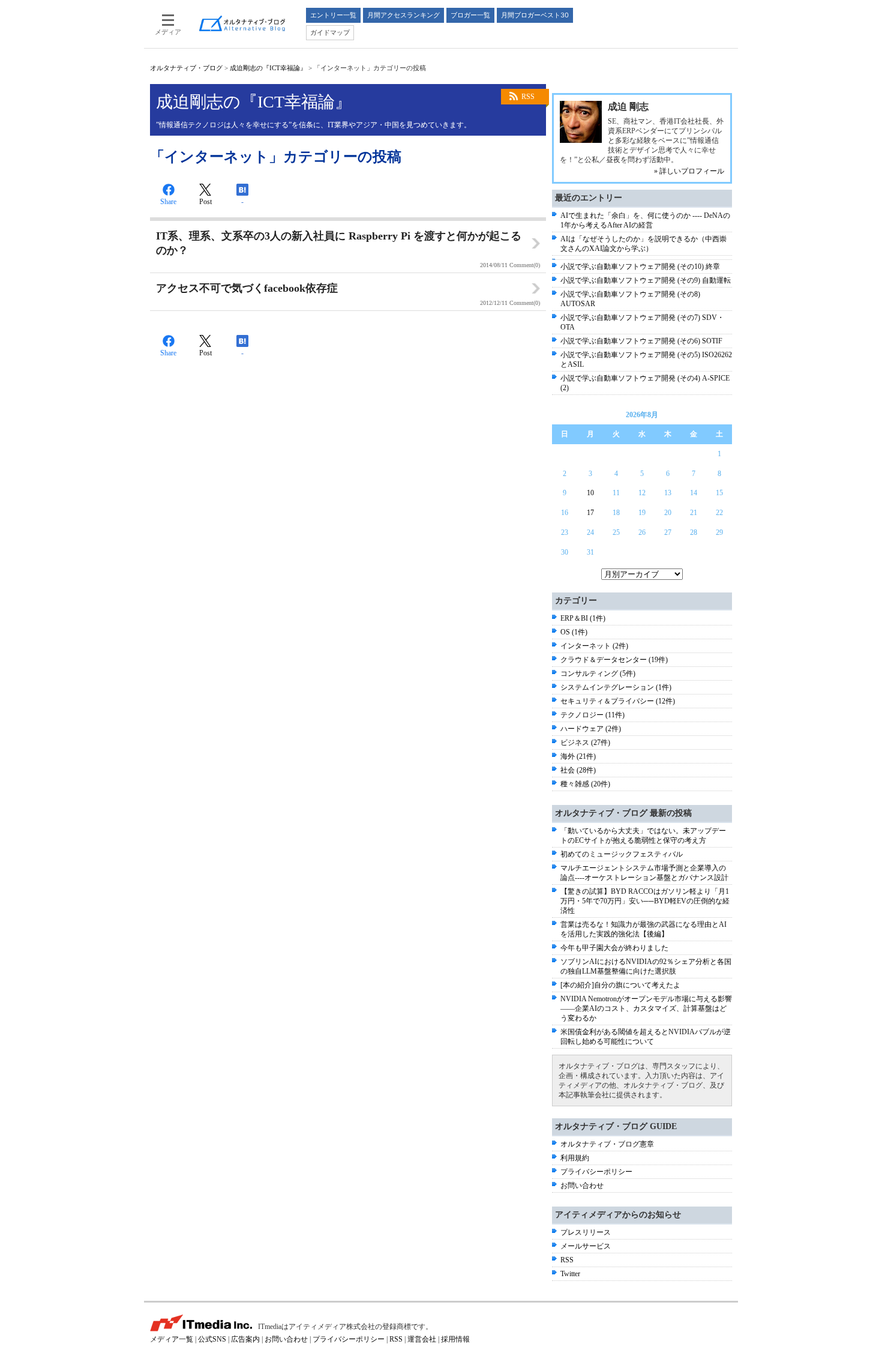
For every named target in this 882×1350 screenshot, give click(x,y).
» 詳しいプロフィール (689, 171)
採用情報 (455, 1339)
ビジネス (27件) (585, 742)
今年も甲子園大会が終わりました (614, 948)
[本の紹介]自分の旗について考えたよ (620, 985)
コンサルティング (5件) (597, 673)
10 (590, 493)
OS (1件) (573, 632)
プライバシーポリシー (596, 1172)
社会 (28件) (578, 770)
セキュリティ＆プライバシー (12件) (617, 701)
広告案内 (245, 1339)
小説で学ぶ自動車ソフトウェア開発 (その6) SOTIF (641, 341)
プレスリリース (585, 1232)
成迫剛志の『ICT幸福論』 (268, 67)
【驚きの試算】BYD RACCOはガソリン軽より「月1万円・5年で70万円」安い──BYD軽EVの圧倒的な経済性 (645, 901)
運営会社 (421, 1339)
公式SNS (212, 1339)
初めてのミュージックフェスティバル (621, 854)
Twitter (570, 1274)
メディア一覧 (171, 1339)
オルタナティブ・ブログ (186, 67)
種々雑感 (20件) (585, 784)
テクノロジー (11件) (592, 715)
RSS (528, 96)
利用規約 (574, 1158)
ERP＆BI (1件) (582, 618)
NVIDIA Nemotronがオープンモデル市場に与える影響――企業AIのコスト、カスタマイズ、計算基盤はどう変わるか (646, 1008)
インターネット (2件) (594, 646)
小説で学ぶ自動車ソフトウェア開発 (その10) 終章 (640, 266)
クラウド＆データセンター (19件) (614, 659)
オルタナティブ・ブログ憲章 (607, 1144)
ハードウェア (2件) (590, 729)
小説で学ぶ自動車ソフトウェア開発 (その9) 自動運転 (645, 280)
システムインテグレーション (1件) (615, 687)
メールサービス (585, 1246)
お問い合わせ (582, 1185)
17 (590, 512)
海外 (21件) (578, 756)
